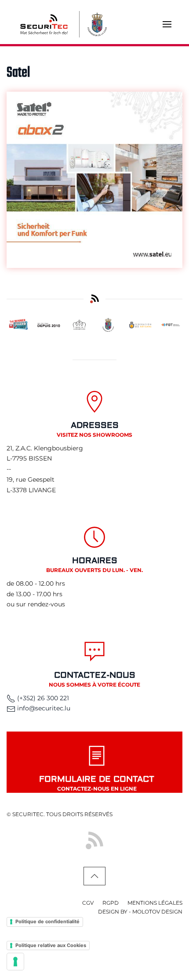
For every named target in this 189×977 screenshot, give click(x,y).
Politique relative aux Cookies (50, 945)
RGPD (110, 902)
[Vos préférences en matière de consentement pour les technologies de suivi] (15, 961)
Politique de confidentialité (47, 921)
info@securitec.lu (43, 708)
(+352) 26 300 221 (42, 698)
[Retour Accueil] (44, 24)
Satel (18, 73)
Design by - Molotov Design (140, 911)
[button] (167, 24)
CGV (88, 902)
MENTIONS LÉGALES (154, 902)
